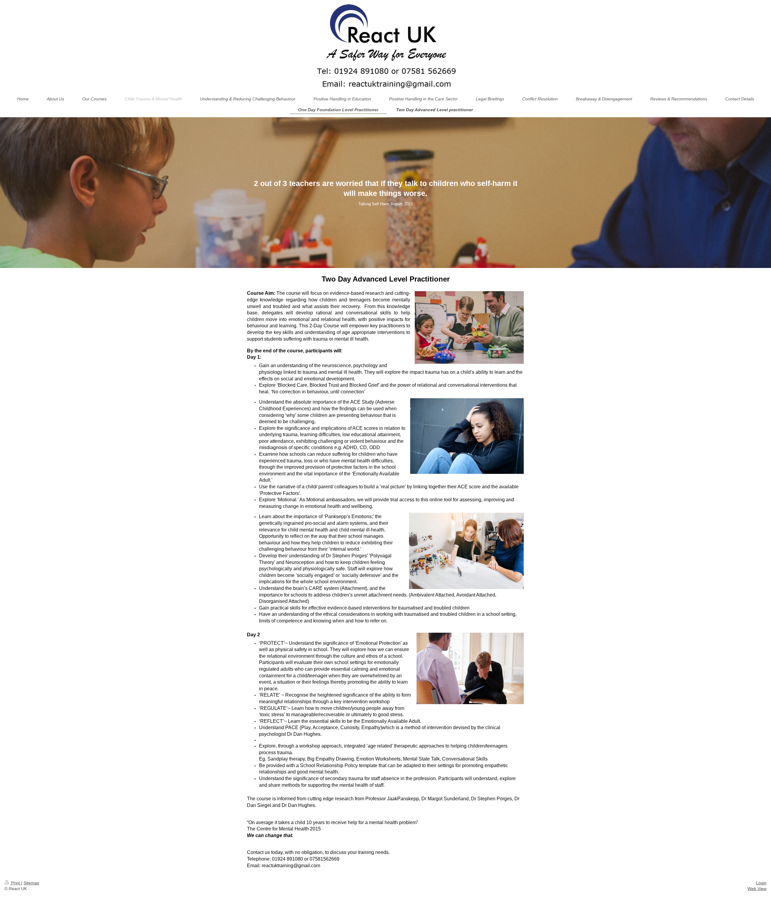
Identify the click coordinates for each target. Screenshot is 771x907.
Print (15, 882)
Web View (757, 888)
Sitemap (31, 882)
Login (761, 882)
